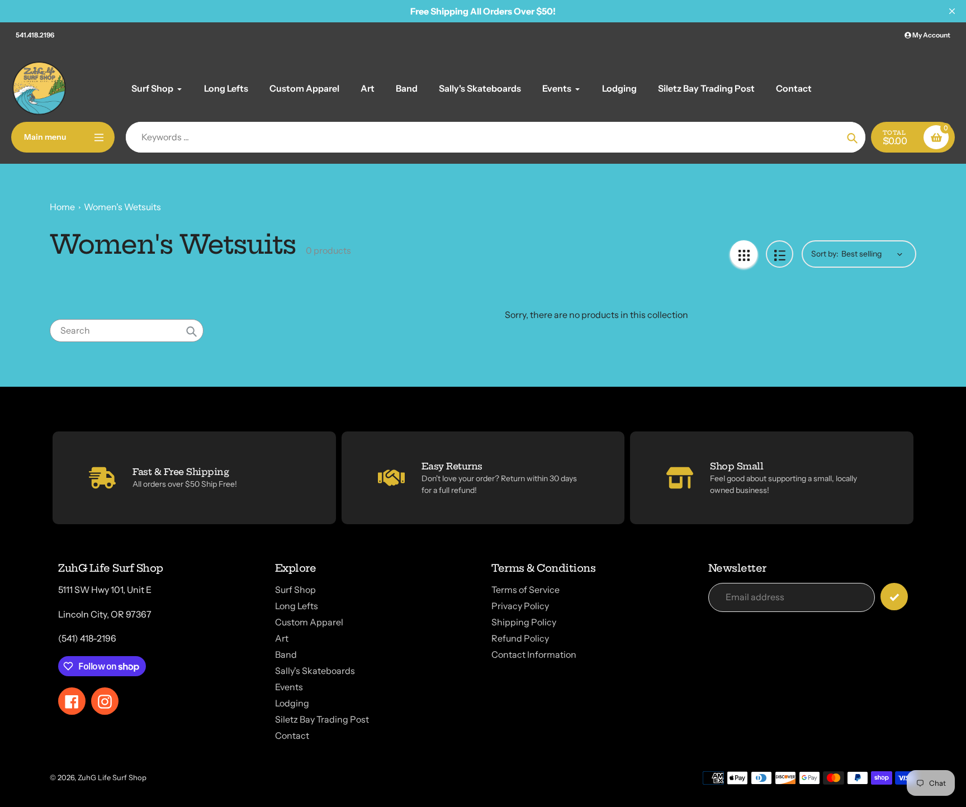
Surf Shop (295, 589)
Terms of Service (525, 589)
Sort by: (825, 254)
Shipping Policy (523, 622)
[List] (779, 254)
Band (286, 654)
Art (281, 638)
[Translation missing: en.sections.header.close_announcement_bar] (952, 11)
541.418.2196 (35, 35)
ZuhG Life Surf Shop (112, 777)
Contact (292, 735)
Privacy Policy (520, 605)
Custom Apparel (309, 622)
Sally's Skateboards (315, 670)
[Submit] (894, 596)
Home (62, 206)
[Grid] (743, 254)
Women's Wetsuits (122, 206)
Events (289, 686)
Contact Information (533, 654)
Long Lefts (296, 605)
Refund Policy (520, 638)
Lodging (292, 703)
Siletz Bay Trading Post (322, 719)
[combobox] (126, 330)
